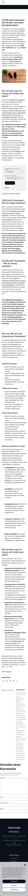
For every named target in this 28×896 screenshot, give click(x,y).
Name (2, 796)
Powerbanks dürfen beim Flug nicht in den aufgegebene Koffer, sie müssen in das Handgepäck (14, 283)
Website (2, 808)
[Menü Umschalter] (23, 2)
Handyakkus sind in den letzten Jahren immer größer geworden (13, 213)
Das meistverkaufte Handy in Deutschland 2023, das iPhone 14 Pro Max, (14, 113)
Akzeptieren (14, 881)
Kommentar (3, 777)
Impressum (23, 892)
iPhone (4, 153)
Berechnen (9, 183)
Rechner (7, 480)
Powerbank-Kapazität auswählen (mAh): (12, 169)
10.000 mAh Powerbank (17, 100)
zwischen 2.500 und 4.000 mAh (12, 110)
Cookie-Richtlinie (6, 892)
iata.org (8, 671)
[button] (25, 865)
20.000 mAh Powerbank (13, 300)
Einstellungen (14, 889)
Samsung (18, 151)
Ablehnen (14, 885)
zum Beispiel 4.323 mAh (9, 117)
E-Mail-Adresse (4, 802)
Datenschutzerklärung (15, 892)
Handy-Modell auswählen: (11, 175)
